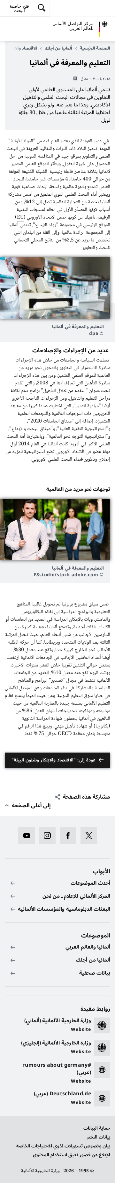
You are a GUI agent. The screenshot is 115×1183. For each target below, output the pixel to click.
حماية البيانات (96, 1128)
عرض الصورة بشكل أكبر (55, 288)
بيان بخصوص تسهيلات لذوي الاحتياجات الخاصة (63, 1146)
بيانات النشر (98, 1137)
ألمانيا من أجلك (58, 48)
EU (20, 217)
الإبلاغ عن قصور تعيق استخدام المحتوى (71, 1154)
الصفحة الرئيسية (95, 48)
